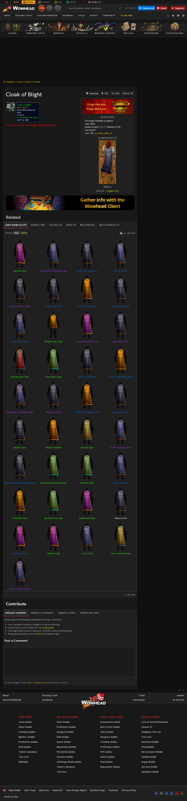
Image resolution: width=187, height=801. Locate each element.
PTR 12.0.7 (57, 8)
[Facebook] (171, 793)
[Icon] (10, 107)
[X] (161, 793)
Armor (28, 81)
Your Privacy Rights (76, 790)
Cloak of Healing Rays (87, 306)
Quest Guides (64, 741)
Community (109, 15)
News (7, 15)
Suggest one (113, 190)
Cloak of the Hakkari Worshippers (20, 482)
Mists (73, 2)
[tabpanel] (70, 413)
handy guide (47, 627)
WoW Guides (25, 717)
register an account (42, 682)
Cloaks (37, 81)
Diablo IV (96, 2)
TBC (60, 2)
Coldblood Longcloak (87, 270)
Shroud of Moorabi (121, 306)
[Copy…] (121, 233)
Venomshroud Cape (53, 518)
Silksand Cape (87, 447)
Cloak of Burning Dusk (120, 447)
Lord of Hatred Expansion (155, 722)
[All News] (6, 2)
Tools (142, 695)
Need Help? (15, 790)
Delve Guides (25, 727)
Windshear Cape (53, 412)
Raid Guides (25, 746)
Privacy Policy (129, 790)
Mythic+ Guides (27, 736)
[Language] (183, 15)
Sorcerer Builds (149, 766)
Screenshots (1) (107, 138)
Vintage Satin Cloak (53, 341)
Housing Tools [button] (23, 15)
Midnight (23, 761)
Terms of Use (11, 796)
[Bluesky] (166, 793)
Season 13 (147, 727)
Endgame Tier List (151, 731)
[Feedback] (178, 15)
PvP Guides (106, 751)
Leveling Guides (27, 731)
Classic (46, 2)
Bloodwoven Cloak (20, 376)
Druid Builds (148, 746)
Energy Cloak (120, 270)
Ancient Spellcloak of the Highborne (87, 343)
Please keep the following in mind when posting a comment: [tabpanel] (38, 651)
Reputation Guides (66, 746)
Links (117, 93)
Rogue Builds (148, 761)
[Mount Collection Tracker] (70, 203)
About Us (44, 790)
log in (30, 682)
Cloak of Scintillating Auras (120, 376)
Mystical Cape (19, 270)
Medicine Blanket (53, 447)
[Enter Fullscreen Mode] (168, 15)
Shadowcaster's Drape (19, 306)
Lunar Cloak (87, 553)
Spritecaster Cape (120, 341)
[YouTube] (177, 793)
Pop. (16, 232)
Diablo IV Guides (151, 717)
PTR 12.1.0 (49, 8)
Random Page (97, 790)
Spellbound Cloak (87, 518)
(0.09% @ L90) (33, 117)
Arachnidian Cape (53, 376)
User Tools (30, 790)
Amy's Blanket (120, 482)
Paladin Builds (149, 756)
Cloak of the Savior (20, 341)
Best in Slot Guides (110, 727)
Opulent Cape (19, 447)
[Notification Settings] (173, 15)
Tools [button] (81, 15)
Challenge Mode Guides (69, 761)
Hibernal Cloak (87, 482)
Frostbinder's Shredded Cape (53, 270)
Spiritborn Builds (150, 771)
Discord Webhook (47, 15)
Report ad (181, 690)
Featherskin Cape (20, 553)
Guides (93, 15)
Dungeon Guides (65, 731)
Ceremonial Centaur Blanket (53, 482)
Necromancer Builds (152, 751)
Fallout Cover (120, 518)
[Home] (19, 8)
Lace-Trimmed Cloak (120, 553)
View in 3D (128, 93)
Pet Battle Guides (66, 751)
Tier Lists (24, 756)
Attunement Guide (110, 722)
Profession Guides (28, 741)
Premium (113, 790)
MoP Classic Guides (67, 717)
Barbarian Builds (150, 741)
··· (81, 2)
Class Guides (25, 722)
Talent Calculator (28, 751)
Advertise (57, 790)
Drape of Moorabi (53, 306)
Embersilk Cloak (19, 518)
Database (68, 15)
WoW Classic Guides (111, 717)
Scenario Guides (65, 756)
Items (20, 81)
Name (24, 232)
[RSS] (182, 793)
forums (39, 633)
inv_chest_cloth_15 (103, 133)
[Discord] (156, 793)
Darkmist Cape (53, 553)
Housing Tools (49, 695)
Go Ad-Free (127, 15)
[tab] (16, 225)
